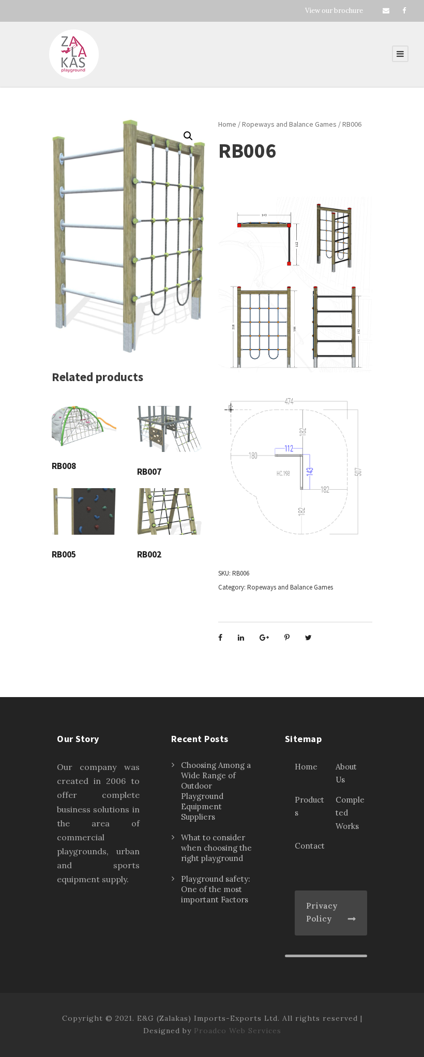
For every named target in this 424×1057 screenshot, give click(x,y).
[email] (386, 10)
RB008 (64, 466)
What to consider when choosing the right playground (216, 848)
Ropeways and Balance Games (289, 124)
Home (227, 124)
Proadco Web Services (237, 1030)
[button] (188, 136)
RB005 (64, 554)
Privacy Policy (321, 912)
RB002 (149, 554)
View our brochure (334, 10)
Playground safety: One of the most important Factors (215, 889)
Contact (310, 846)
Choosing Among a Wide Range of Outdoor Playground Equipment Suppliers (216, 791)
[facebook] (404, 10)
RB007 (149, 471)
